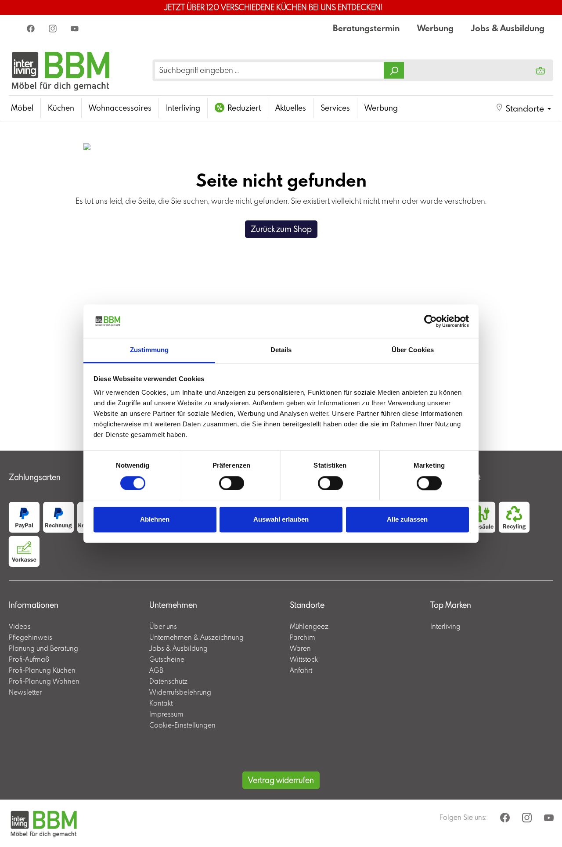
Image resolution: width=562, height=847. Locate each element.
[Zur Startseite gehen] (61, 70)
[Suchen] (394, 70)
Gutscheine (166, 659)
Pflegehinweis (30, 637)
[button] (523, 108)
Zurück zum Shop (281, 229)
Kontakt (161, 703)
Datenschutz (168, 681)
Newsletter (25, 692)
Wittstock (304, 659)
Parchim (302, 637)
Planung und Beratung (43, 648)
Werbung (435, 27)
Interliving (445, 626)
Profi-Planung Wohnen (44, 681)
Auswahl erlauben (281, 519)
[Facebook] (31, 28)
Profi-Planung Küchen (42, 670)
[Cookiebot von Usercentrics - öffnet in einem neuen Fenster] (430, 321)
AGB (156, 670)
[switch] (231, 483)
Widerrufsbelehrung (180, 692)
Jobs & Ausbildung (507, 27)
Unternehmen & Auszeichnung (196, 637)
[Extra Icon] (75, 28)
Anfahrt (301, 670)
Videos (20, 626)
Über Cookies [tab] (413, 350)
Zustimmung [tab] (149, 350)
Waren (300, 648)
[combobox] (269, 70)
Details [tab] (281, 350)
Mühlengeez (309, 626)
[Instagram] (53, 28)
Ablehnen (154, 519)
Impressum (166, 714)
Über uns (163, 626)
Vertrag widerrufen (281, 780)
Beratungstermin (366, 27)
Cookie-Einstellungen (182, 725)
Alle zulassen (407, 519)
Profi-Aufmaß (29, 659)
